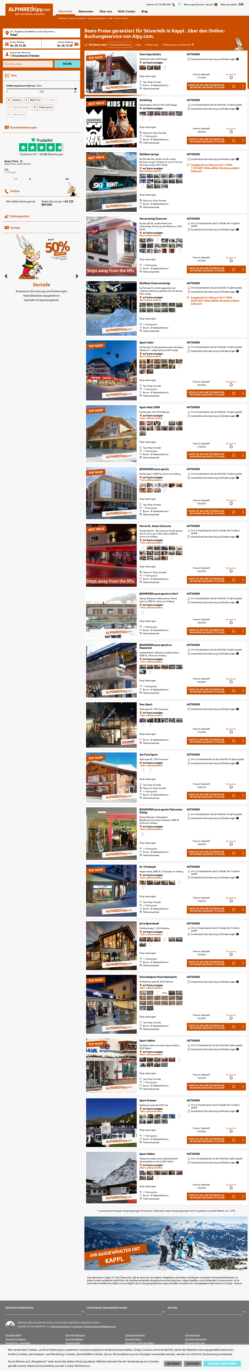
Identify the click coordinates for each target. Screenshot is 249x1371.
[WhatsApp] (179, 5)
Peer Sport (145, 704)
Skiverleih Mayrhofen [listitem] (135, 1335)
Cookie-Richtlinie (76, 1366)
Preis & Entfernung (120, 44)
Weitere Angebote (77, 18)
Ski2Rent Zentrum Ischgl (154, 283)
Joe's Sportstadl (149, 923)
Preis (138, 44)
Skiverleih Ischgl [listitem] (192, 1335)
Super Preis (11, 161)
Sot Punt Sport (148, 754)
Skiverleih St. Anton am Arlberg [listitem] (139, 1343)
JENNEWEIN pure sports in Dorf (158, 594)
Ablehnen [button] (173, 1364)
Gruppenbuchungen (96, 18)
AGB (110, 18)
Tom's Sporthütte (150, 54)
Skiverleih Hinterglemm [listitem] (196, 1339)
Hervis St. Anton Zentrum (155, 526)
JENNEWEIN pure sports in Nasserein (155, 646)
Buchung (63, 18)
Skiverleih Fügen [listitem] (72, 1343)
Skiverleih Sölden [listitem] (13, 1335)
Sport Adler (146, 342)
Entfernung (151, 44)
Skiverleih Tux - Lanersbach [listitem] (18, 1343)
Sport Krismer (148, 1100)
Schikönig (145, 100)
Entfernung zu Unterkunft (177, 44)
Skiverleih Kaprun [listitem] (133, 1339)
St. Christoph (147, 867)
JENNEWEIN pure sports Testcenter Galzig (161, 811)
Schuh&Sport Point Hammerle (158, 977)
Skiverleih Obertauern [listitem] (75, 1335)
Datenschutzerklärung (61, 1326)
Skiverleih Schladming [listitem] (16, 1339)
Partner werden (121, 18)
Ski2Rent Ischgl (149, 154)
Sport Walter (147, 1040)
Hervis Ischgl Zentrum (153, 219)
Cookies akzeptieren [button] (222, 1364)
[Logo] (29, 8)
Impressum (77, 1326)
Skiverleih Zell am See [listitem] (195, 1343)
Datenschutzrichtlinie (40, 1366)
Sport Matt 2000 (149, 407)
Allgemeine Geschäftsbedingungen (100, 1326)
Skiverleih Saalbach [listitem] (74, 1339)
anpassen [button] (192, 1364)
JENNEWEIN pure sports (154, 469)
